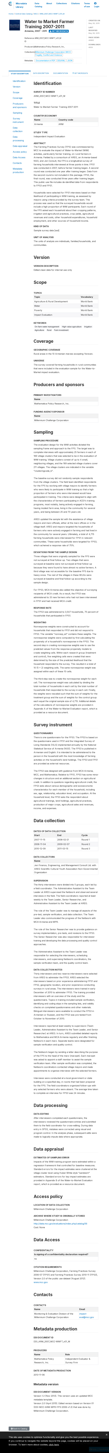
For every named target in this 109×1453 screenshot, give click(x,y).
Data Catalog (38, 4)
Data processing (18, 139)
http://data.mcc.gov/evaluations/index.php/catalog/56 (60, 1223)
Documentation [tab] (60, 73)
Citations (75, 3)
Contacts (17, 163)
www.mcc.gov (41, 1282)
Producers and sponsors (20, 105)
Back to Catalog (20, 1428)
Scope (16, 92)
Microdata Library (21, 5)
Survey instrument (18, 120)
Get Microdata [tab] (81, 73)
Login (96, 6)
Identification (19, 81)
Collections (61, 3)
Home (11, 14)
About (49, 3)
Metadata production (18, 170)
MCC (36, 14)
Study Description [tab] (20, 74)
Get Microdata (59, 31)
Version (16, 86)
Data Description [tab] (41, 73)
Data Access (19, 157)
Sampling (17, 112)
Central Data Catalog (23, 14)
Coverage (17, 98)
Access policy (20, 151)
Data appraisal (20, 146)
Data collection (17, 129)
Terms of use (87, 4)
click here (54, 1444)
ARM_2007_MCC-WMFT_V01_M (52, 14)
